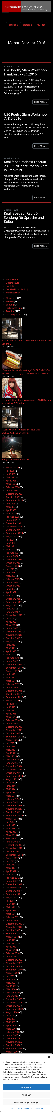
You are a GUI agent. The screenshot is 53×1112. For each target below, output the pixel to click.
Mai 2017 (10, 677)
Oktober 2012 (13, 851)
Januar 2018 (12, 661)
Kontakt (10, 286)
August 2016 (12, 700)
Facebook (13, 24)
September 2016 (14, 697)
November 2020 (14, 615)
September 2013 (14, 815)
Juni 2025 (10, 503)
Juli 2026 (10, 470)
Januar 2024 (12, 556)
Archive (10, 301)
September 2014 (14, 776)
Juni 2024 (10, 543)
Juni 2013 (10, 825)
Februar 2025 (13, 516)
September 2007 (14, 1048)
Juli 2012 (10, 861)
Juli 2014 (10, 782)
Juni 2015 (10, 746)
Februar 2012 (13, 877)
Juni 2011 (10, 904)
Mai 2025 (10, 506)
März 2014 (11, 795)
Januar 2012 (12, 881)
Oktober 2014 (13, 772)
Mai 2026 (10, 477)
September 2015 (14, 736)
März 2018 (11, 654)
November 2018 (14, 634)
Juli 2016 (10, 703)
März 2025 (11, 513)
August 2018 (12, 641)
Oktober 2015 (13, 733)
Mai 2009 (10, 982)
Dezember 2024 (14, 523)
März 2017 (11, 680)
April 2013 (11, 831)
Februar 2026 (13, 487)
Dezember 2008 (14, 999)
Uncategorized (13, 314)
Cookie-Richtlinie (16, 1108)
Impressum (39, 1108)
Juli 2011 (10, 900)
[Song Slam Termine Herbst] (12, 447)
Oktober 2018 (13, 638)
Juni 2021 (10, 608)
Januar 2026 (12, 490)
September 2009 (14, 969)
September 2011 (14, 894)
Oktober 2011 (13, 890)
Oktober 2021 (13, 598)
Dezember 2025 (14, 493)
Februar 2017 (13, 684)
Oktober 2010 (13, 930)
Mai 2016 (10, 710)
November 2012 (14, 848)
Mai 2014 (10, 789)
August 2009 (12, 972)
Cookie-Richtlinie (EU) (17, 289)
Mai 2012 (10, 867)
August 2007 (12, 1051)
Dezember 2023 (14, 559)
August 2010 (12, 936)
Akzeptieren (26, 1087)
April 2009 (11, 986)
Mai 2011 (10, 907)
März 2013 (11, 835)
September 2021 (14, 602)
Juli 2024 (10, 539)
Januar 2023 (12, 582)
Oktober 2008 (13, 1005)
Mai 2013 (10, 828)
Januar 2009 (12, 995)
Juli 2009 (10, 976)
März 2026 (11, 483)
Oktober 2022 (13, 585)
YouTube (41, 24)
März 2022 (11, 595)
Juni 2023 (10, 572)
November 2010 (14, 926)
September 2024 (14, 533)
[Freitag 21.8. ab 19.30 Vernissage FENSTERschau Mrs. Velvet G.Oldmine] (12, 388)
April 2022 (11, 592)
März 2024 (11, 549)
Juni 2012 (10, 864)
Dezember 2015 (14, 726)
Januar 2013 (12, 841)
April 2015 (11, 753)
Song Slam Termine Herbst (15, 459)
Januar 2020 (12, 628)
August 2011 (12, 897)
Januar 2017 (12, 687)
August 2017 (12, 671)
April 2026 (11, 480)
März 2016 (11, 716)
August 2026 (12, 467)
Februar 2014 (13, 798)
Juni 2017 (10, 674)
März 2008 (11, 1028)
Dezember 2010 (14, 923)
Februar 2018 (13, 657)
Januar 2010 (12, 956)
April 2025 (11, 510)
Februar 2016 (13, 720)
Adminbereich (13, 292)
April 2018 (11, 651)
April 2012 (11, 871)
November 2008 (14, 1002)
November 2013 (14, 808)
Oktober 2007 (13, 1045)
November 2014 (14, 769)
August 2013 (12, 818)
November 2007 (14, 1041)
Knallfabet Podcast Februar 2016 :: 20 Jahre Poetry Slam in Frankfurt (26, 166)
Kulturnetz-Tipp (14, 307)
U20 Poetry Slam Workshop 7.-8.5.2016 (25, 116)
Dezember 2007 (14, 1038)
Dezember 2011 (14, 884)
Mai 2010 (10, 943)
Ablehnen (26, 1094)
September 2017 (14, 667)
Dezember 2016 (14, 690)
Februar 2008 (13, 1032)
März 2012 (11, 874)
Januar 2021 (12, 611)
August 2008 (12, 1012)
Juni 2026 (10, 474)
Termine (10, 311)
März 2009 (11, 989)
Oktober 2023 (13, 562)
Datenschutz (28, 1108)
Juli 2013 (10, 821)
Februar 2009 (13, 992)
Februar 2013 (13, 838)
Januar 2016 (12, 723)
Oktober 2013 (13, 812)
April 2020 (11, 621)
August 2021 (12, 605)
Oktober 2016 (13, 693)
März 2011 (11, 913)
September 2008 (14, 1009)
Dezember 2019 (14, 631)
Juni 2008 (10, 1018)
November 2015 (14, 730)
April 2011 (11, 910)
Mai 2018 (10, 648)
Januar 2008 (12, 1035)
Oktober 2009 (13, 966)
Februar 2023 (13, 579)
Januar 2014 (12, 802)
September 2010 (14, 933)
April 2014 (11, 792)
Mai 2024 (10, 546)
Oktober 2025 (13, 497)
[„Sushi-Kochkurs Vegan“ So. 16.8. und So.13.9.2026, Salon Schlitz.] (12, 417)
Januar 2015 (12, 762)
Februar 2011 (13, 917)
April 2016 (11, 713)
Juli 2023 (10, 569)
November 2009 (14, 963)
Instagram (27, 24)
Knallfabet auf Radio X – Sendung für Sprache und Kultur (24, 217)
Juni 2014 (10, 785)
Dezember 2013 (14, 805)
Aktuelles (10, 298)
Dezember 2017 (14, 664)
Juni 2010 (10, 940)
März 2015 (11, 756)
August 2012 (12, 858)
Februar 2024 (13, 552)
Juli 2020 (10, 618)
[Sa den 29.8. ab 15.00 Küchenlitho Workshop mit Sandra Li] (12, 328)
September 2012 (14, 854)
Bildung (10, 304)
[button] (49, 1057)
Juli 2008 (10, 1015)
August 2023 (12, 565)
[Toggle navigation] (5, 15)
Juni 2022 (10, 588)
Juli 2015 (10, 743)
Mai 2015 (10, 749)
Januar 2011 (12, 920)
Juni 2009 (10, 979)
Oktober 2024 (13, 529)
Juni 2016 (10, 707)
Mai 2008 (10, 1022)
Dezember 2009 (14, 959)
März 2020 (11, 625)
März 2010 (11, 949)
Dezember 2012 (14, 844)
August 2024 (12, 536)
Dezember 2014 (14, 766)
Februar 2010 (13, 953)
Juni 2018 (10, 644)
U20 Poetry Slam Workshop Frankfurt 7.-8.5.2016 (25, 72)
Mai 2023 (10, 575)
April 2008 (11, 1025)
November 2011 (14, 887)
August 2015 (12, 739)
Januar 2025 (12, 520)
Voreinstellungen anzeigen (26, 1102)
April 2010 (11, 946)
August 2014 (12, 779)
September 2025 (14, 500)
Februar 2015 (13, 759)
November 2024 (14, 526)
